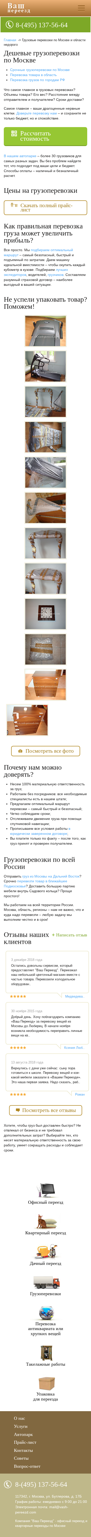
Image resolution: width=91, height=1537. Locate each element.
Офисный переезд (45, 1202)
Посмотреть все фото (50, 751)
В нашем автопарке (20, 156)
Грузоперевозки (45, 1293)
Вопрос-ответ (27, 1466)
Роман (80, 1094)
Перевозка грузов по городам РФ (37, 80)
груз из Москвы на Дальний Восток (50, 876)
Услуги (21, 1426)
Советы (21, 1458)
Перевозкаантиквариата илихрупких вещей (45, 1328)
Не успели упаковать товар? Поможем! (45, 302)
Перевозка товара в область (33, 75)
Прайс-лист (25, 1442)
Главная (10, 40)
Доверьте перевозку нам (36, 113)
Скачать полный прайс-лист (46, 207)
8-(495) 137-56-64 (42, 25)
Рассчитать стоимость (35, 136)
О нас (19, 1418)
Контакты (23, 1450)
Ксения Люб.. (74, 1048)
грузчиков (55, 275)
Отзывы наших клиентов (26, 938)
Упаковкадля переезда (45, 1396)
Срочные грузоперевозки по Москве (40, 70)
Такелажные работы (45, 1364)
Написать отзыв (71, 934)
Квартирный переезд (45, 1232)
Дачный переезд (45, 1263)
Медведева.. (75, 996)
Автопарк (23, 1434)
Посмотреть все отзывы (49, 1110)
